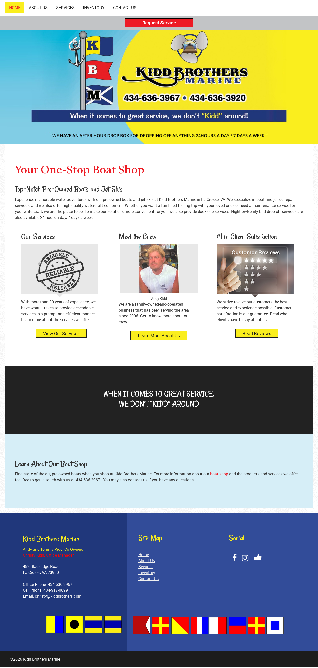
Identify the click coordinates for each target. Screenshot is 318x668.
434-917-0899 (55, 590)
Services (145, 566)
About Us (146, 560)
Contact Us (148, 578)
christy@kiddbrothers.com (58, 596)
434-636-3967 (60, 584)
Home (143, 554)
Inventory (146, 572)
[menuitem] (14, 7)
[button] (159, 272)
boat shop (219, 474)
